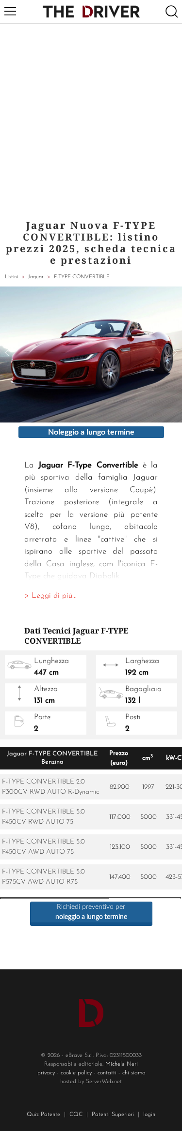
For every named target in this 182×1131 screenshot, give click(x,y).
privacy (46, 1073)
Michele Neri (121, 1064)
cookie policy (76, 1073)
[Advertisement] (91, 119)
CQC (76, 1114)
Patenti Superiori (113, 1114)
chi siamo (133, 1073)
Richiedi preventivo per (91, 912)
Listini (11, 277)
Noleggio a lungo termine (91, 432)
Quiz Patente (43, 1114)
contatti (107, 1073)
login (149, 1114)
